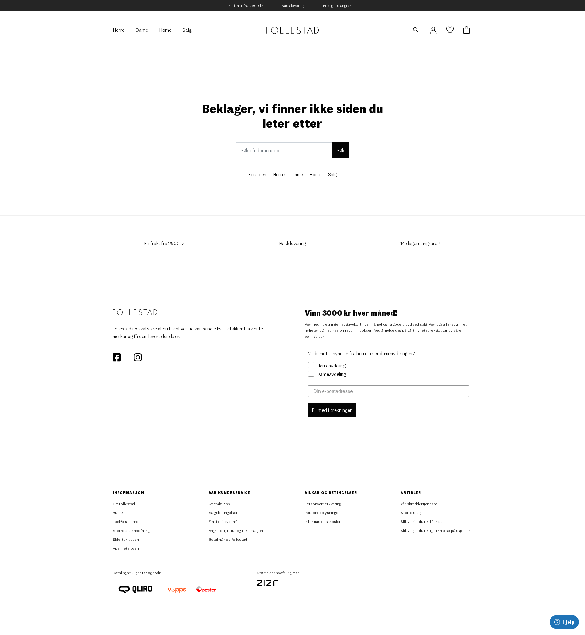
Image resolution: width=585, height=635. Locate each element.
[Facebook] (117, 356)
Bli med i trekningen (332, 410)
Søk (341, 150)
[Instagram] (138, 356)
